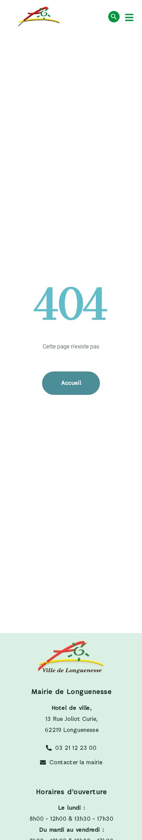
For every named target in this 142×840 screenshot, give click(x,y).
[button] (129, 17)
